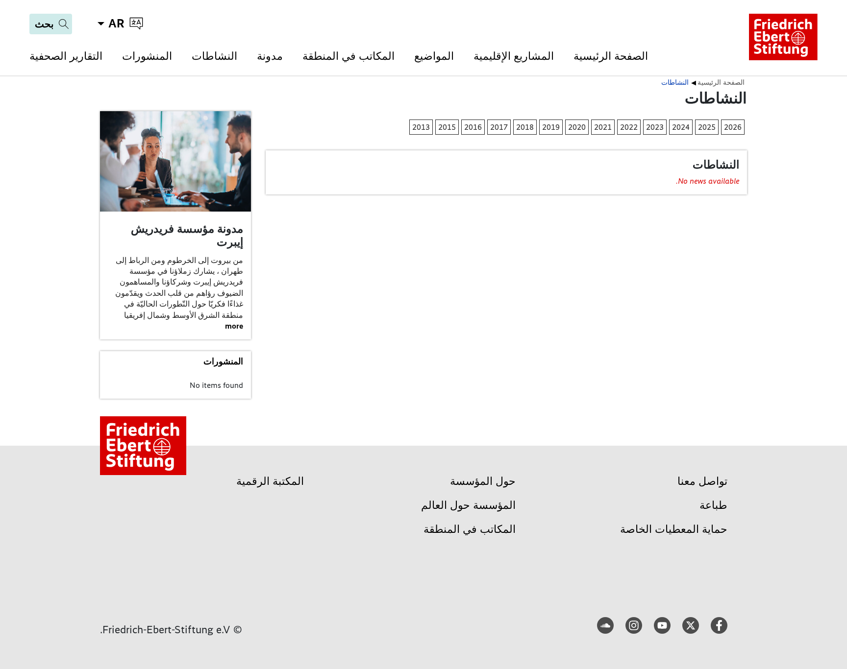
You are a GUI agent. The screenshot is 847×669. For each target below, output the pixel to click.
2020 (577, 127)
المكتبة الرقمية (270, 481)
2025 (707, 127)
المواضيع (434, 56)
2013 (421, 127)
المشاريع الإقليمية (513, 56)
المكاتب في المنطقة (348, 56)
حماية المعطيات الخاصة (673, 529)
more (234, 326)
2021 (603, 127)
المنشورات (147, 56)
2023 (655, 127)
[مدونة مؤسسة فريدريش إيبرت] (175, 161)
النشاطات (214, 56)
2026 (733, 127)
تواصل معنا (702, 481)
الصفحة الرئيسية (610, 56)
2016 (473, 127)
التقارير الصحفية (65, 56)
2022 (629, 127)
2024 (681, 127)
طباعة (713, 505)
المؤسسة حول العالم (468, 505)
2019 (551, 127)
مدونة (270, 56)
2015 (447, 127)
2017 (499, 127)
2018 (525, 127)
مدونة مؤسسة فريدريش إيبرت (187, 235)
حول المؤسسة (483, 481)
